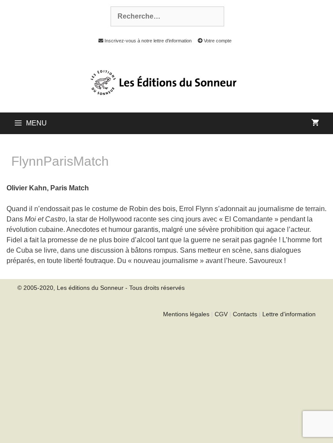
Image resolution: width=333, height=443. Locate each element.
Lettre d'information (289, 314)
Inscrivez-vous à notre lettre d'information (147, 40)
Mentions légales (186, 314)
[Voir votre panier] (315, 123)
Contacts (245, 314)
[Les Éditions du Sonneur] (162, 81)
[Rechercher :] (162, 16)
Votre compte (217, 40)
